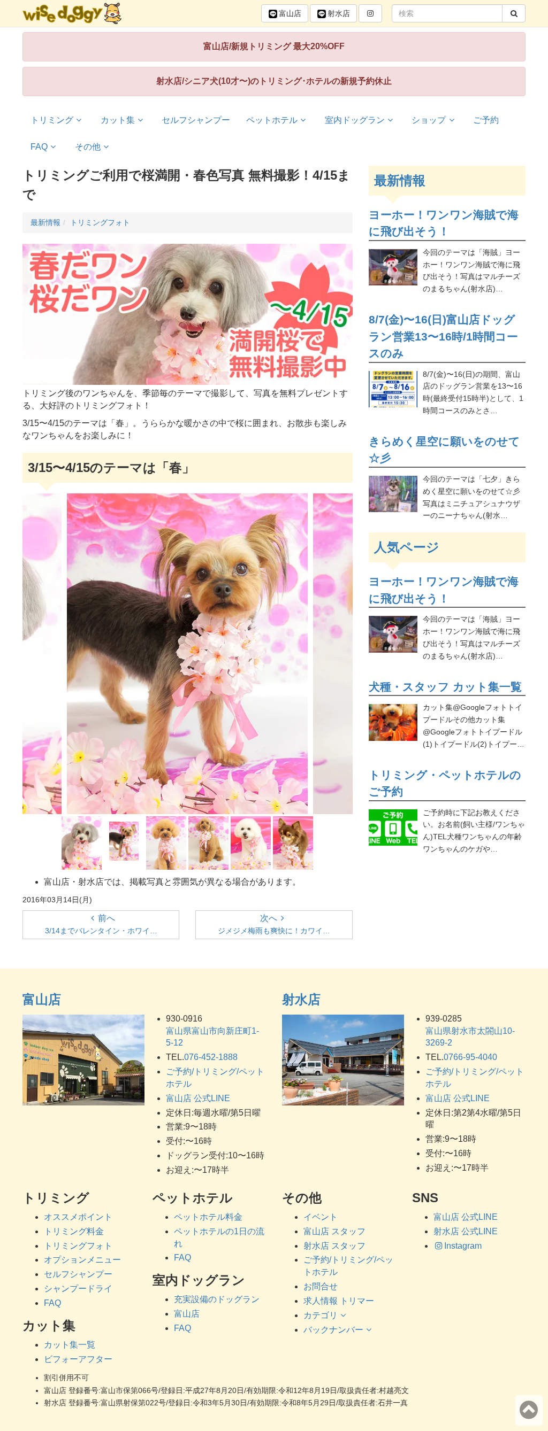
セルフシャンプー (196, 120)
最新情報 (399, 180)
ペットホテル (272, 120)
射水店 (301, 999)
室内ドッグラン (355, 120)
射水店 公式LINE (465, 1231)
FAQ (39, 146)
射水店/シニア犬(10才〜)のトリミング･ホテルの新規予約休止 (274, 81)
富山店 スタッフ (334, 1231)
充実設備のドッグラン (217, 1299)
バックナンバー (333, 1329)
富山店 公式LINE (198, 1098)
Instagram (463, 1245)
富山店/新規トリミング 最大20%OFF (274, 46)
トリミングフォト (78, 1245)
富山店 (41, 999)
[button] (370, 13)
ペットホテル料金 (208, 1216)
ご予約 (486, 120)
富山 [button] (290, 13)
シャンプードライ (78, 1288)
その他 (88, 146)
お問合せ (320, 1286)
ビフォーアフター (78, 1359)
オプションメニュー (82, 1259)
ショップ (429, 120)
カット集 (118, 120)
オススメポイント (78, 1216)
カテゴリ (320, 1315)
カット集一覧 (69, 1344)
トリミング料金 (74, 1231)
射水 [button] (339, 13)
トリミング (52, 120)
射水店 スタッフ (334, 1245)
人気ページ (406, 547)
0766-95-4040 (470, 1057)
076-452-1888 (211, 1057)
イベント (320, 1216)
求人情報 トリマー (338, 1300)
